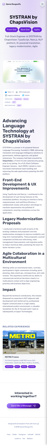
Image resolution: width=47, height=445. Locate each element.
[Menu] (42, 4)
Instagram (22, 434)
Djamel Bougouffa (13, 4)
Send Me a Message (21, 405)
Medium (30, 438)
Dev (24, 438)
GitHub (37, 434)
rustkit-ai (18, 438)
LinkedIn (31, 434)
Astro (35, 424)
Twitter (14, 434)
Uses (8, 434)
